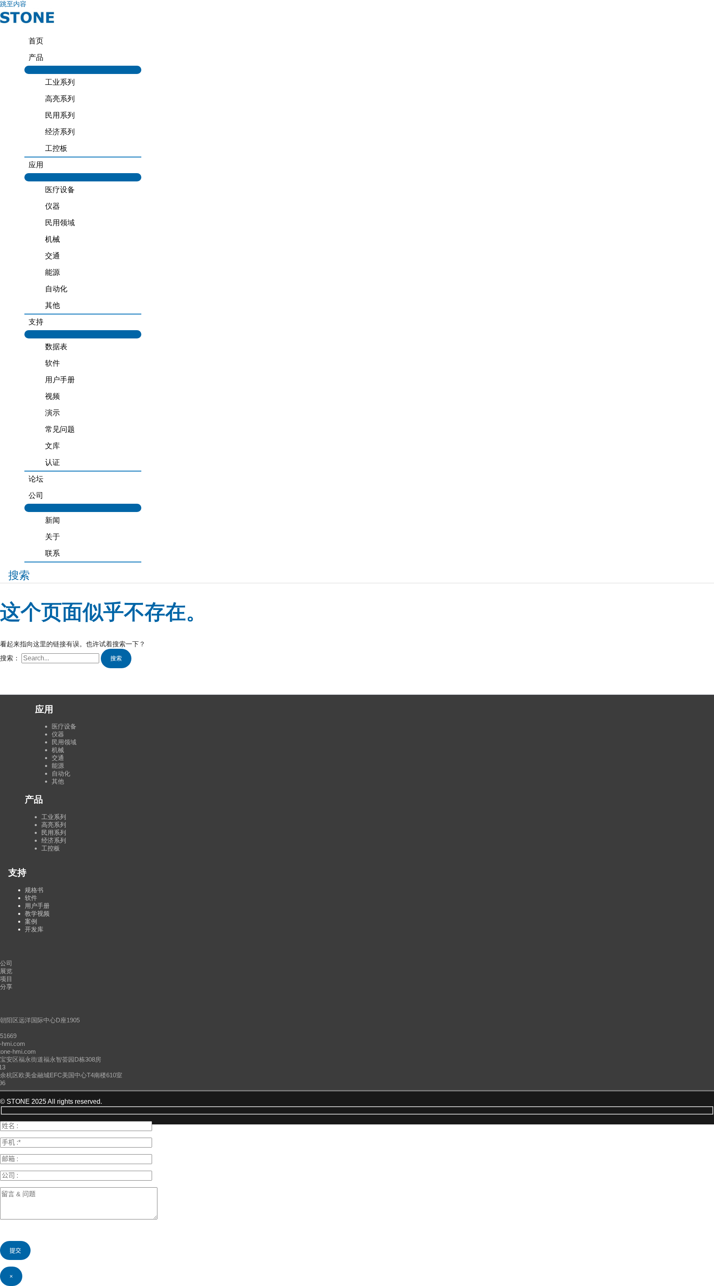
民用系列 (53, 832)
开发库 (34, 929)
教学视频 (37, 913)
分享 (6, 986)
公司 (6, 963)
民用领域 (64, 741)
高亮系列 (53, 824)
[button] (15, 575)
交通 (58, 757)
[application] (47, 57)
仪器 (58, 734)
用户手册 (37, 905)
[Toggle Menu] (82, 70)
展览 (6, 970)
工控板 (50, 848)
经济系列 (53, 840)
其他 (58, 781)
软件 (31, 897)
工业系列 (53, 816)
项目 (6, 978)
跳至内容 (13, 3)
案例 (31, 921)
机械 (58, 749)
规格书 (34, 889)
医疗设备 (64, 726)
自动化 (61, 773)
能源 (58, 765)
